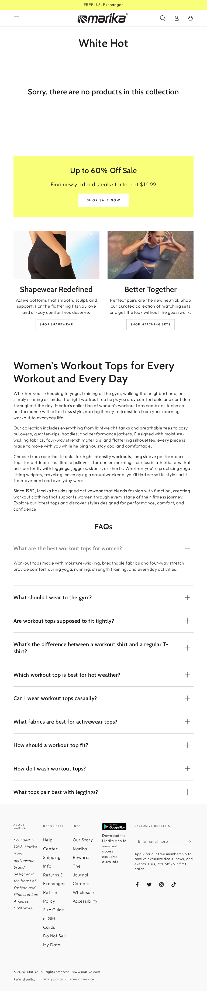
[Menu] (16, 18)
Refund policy (24, 979)
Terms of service (81, 979)
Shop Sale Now (103, 200)
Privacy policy (51, 979)
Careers (81, 883)
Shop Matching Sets (150, 324)
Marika (33, 972)
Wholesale (83, 892)
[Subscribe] (190, 841)
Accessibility (85, 901)
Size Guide (53, 909)
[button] (163, 18)
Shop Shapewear (56, 324)
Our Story (83, 839)
